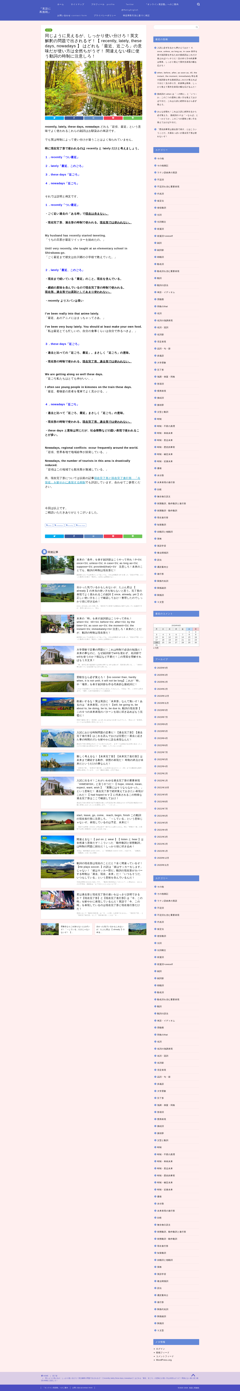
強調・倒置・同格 (166, 376)
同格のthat (162, 306)
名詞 (159, 313)
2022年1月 (162, 780)
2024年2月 (162, 689)
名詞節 (160, 334)
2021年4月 (162, 830)
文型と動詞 (162, 412)
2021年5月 (162, 823)
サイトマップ (77, 4)
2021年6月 (162, 816)
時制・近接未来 (165, 461)
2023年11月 (163, 703)
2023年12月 (163, 696)
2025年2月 (162, 682)
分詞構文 (161, 222)
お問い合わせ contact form (72, 15)
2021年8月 (162, 801)
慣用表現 (161, 391)
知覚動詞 (161, 524)
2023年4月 (162, 738)
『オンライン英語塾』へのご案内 (162, 4)
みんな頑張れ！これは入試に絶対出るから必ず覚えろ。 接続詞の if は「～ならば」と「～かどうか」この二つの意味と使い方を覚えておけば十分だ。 (177, 117)
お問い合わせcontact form (82, 1387)
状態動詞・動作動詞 (167, 510)
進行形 (160, 574)
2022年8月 (162, 745)
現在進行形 (162, 517)
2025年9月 (162, 668)
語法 (159, 560)
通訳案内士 (162, 567)
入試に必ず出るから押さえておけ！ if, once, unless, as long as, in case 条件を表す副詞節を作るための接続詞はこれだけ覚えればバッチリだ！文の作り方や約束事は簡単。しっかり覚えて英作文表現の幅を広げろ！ (177, 57)
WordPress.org (164, 1360)
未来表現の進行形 (166, 482)
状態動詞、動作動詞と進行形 (171, 503)
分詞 (159, 215)
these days (81, 525)
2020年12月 (163, 858)
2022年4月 (162, 766)
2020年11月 (163, 865)
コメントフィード (165, 1356)
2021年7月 (162, 808)
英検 (159, 538)
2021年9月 (162, 794)
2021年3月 (162, 837)
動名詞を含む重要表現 (168, 271)
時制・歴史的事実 (166, 447)
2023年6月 (162, 724)
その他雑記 (162, 165)
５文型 (160, 602)
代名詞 (160, 193)
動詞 (159, 278)
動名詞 (160, 264)
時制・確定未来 (165, 454)
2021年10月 (163, 787)
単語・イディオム (166, 292)
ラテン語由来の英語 (167, 172)
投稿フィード (162, 1352)
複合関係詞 (162, 553)
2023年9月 (162, 710)
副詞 (159, 243)
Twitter (130, 4)
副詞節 (160, 250)
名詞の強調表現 (165, 320)
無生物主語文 (164, 496)
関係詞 (160, 595)
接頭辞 (160, 405)
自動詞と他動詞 (165, 532)
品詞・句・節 (164, 348)
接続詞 (160, 398)
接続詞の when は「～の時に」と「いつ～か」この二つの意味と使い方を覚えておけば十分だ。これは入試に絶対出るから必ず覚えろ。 (177, 99)
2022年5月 (162, 759)
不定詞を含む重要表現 (168, 186)
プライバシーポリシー (105, 15)
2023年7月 (162, 717)
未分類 (160, 475)
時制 (159, 419)
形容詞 (160, 384)
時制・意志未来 (165, 440)
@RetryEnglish (130, 10)
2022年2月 (162, 773)
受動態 (160, 299)
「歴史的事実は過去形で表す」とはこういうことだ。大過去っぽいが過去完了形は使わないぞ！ (177, 132)
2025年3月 (162, 675)
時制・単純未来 (165, 433)
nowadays (59, 525)
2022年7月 (162, 752)
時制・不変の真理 (166, 426)
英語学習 (161, 546)
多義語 (160, 355)
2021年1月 (162, 851)
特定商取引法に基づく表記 (136, 15)
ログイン (160, 1349)
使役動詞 (161, 208)
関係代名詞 (162, 581)
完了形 (48, 30)
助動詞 (160, 257)
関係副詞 (161, 588)
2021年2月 (162, 844)
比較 (159, 489)
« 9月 (156, 648)
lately (49, 525)
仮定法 (160, 201)
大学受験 (161, 362)
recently (70, 525)
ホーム (60, 4)
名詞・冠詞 (162, 327)
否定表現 (161, 341)
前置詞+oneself (165, 236)
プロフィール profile (103, 4)
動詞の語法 (162, 285)
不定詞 (160, 179)
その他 (160, 158)
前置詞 (160, 229)
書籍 (159, 468)
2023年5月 (162, 731)
